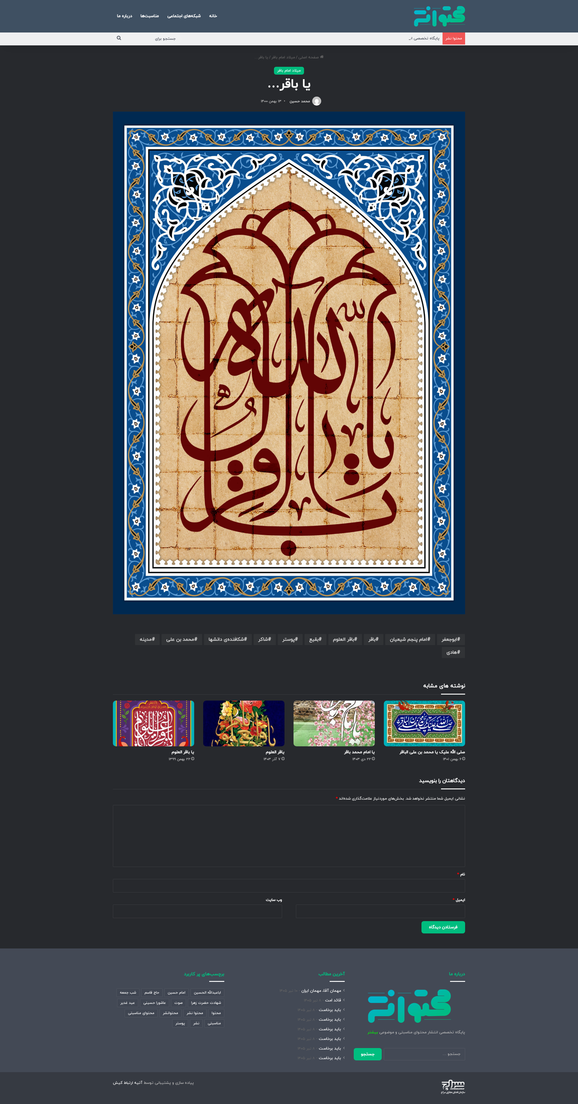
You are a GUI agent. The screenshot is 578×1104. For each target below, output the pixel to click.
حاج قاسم (151, 992)
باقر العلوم (343, 639)
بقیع (314, 639)
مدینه (146, 639)
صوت (178, 1003)
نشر (196, 1023)
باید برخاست (330, 1010)
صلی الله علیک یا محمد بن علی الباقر (432, 752)
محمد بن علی (180, 639)
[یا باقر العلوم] (153, 723)
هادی (451, 652)
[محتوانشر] (439, 16)
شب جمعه (128, 992)
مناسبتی (214, 1023)
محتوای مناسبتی (141, 1013)
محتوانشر (170, 1013)
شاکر (263, 639)
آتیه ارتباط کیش (127, 1083)
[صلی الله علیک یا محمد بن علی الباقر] (424, 723)
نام (461, 874)
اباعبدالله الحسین (207, 992)
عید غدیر (127, 1003)
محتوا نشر (195, 1013)
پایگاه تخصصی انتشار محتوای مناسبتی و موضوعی (397, 38)
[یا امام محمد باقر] (334, 723)
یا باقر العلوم (183, 752)
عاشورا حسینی (154, 1003)
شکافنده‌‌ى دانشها (226, 639)
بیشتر (373, 1032)
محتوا (216, 1013)
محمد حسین (300, 101)
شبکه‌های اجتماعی (184, 16)
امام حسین (176, 992)
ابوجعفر (449, 639)
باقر (371, 639)
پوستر (288, 639)
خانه (213, 16)
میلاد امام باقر (283, 57)
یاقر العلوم (275, 752)
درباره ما (124, 16)
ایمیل (459, 900)
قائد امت (333, 1000)
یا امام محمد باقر (359, 752)
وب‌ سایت (274, 900)
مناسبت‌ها (150, 16)
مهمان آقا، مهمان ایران (321, 991)
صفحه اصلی (309, 57)
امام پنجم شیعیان (408, 639)
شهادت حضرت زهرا (206, 1003)
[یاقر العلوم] (243, 723)
